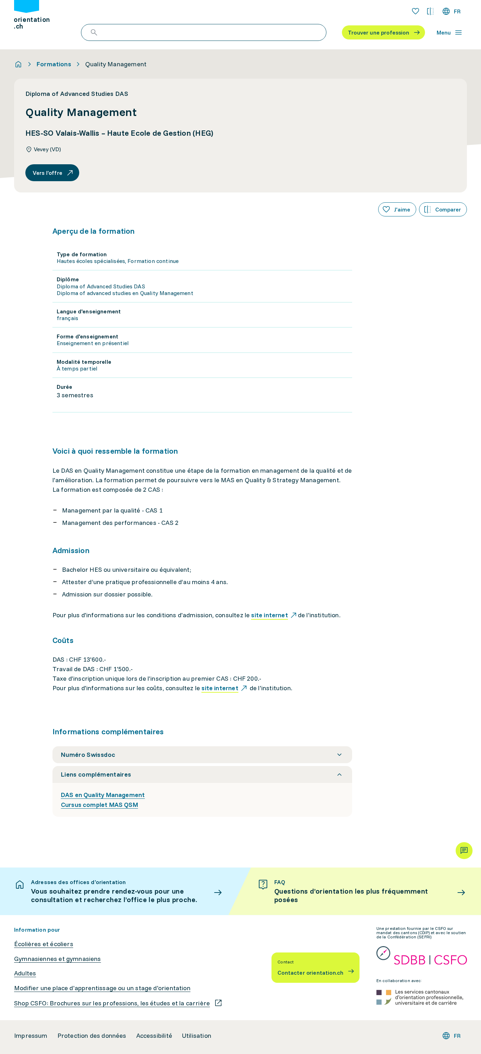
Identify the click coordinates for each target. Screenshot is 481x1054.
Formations (54, 64)
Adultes (25, 973)
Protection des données (91, 1036)
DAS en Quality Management (103, 795)
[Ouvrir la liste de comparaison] (430, 11)
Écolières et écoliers (43, 944)
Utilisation (196, 1036)
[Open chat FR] (464, 850)
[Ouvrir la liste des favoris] (415, 11)
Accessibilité (154, 1036)
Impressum (31, 1036)
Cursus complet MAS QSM (99, 805)
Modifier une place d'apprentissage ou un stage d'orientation (102, 988)
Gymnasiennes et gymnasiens (57, 959)
